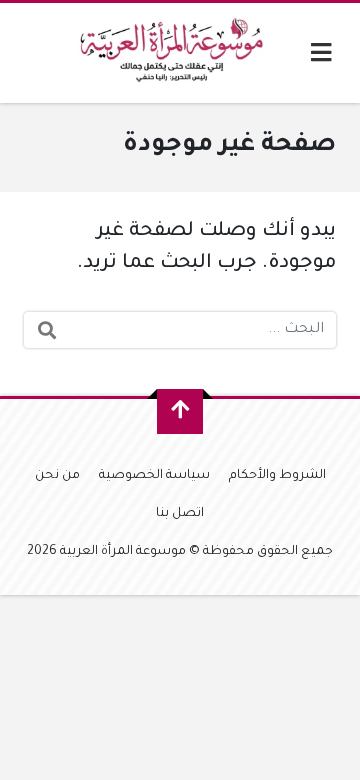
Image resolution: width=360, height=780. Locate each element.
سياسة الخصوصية (154, 476)
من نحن (57, 476)
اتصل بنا (180, 514)
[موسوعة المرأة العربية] (174, 53)
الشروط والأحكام (277, 476)
